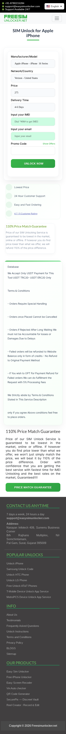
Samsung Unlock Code (20, 569)
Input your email (21, 129)
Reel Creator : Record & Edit (23, 705)
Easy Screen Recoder (19, 682)
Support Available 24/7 (17, 9)
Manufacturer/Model (24, 56)
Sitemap (11, 653)
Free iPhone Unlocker (19, 677)
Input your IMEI (20, 114)
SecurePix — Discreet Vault (23, 699)
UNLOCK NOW (33, 163)
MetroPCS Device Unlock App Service (29, 597)
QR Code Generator (18, 693)
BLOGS (11, 648)
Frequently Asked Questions (23, 625)
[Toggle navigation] (57, 18)
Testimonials (14, 620)
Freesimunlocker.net (44, 725)
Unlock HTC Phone (18, 574)
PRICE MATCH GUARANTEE (33, 487)
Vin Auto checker (16, 688)
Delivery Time (20, 100)
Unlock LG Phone (17, 580)
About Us (12, 614)
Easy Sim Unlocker (18, 671)
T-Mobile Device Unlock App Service (28, 591)
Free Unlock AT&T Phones (22, 585)
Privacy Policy (15, 642)
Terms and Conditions (19, 637)
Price (14, 85)
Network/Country (22, 71)
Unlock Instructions (18, 631)
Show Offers (49, 143)
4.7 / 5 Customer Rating (25, 213)
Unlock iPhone (15, 563)
